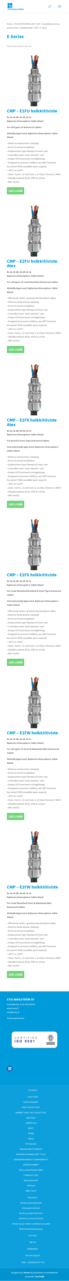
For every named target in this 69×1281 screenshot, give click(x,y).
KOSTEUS (31, 1117)
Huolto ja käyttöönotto (31, 1213)
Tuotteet (32, 1096)
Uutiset (32, 1235)
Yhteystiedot (32, 1255)
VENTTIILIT (31, 1190)
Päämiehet (32, 1248)
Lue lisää (16, 191)
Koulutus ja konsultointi (31, 1218)
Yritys (32, 1242)
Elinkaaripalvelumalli (31, 1202)
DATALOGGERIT (31, 1102)
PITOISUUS (31, 1143)
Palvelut (33, 1197)
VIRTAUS (31, 1185)
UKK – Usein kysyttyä (32, 1262)
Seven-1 (28, 1272)
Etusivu (10, 24)
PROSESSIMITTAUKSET (31, 1149)
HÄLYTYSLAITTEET (31, 1107)
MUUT (31, 1128)
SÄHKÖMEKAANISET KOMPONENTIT (31, 1159)
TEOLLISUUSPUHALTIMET (30, 1170)
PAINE (31, 1133)
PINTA (31, 1138)
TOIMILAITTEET (31, 1175)
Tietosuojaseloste (15, 1018)
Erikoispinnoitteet (31, 1208)
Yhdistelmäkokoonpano (31, 1228)
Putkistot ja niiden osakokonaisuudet (31, 1223)
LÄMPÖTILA (31, 1123)
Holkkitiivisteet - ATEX (29, 27)
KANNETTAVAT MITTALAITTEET (31, 1112)
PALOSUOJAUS (31, 1180)
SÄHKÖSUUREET (31, 1164)
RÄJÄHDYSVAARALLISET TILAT (27, 24)
